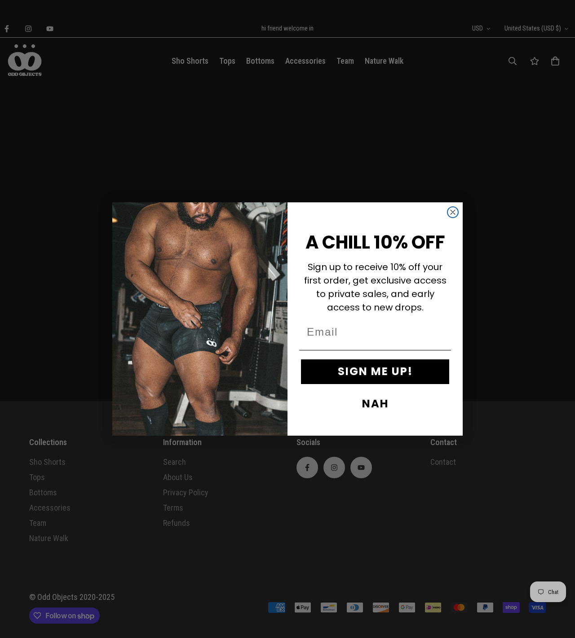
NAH (375, 403)
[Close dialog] (452, 212)
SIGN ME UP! (375, 371)
